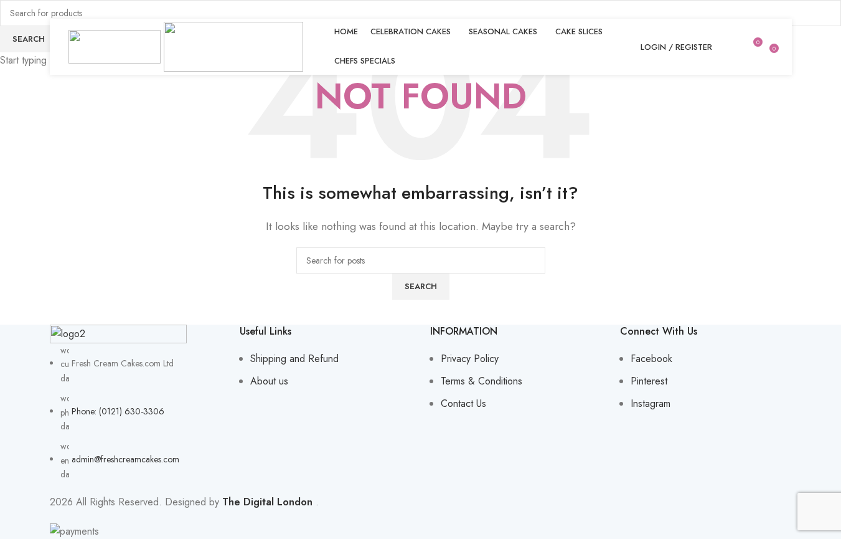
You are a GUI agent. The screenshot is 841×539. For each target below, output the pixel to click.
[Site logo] (116, 46)
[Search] (729, 46)
